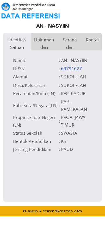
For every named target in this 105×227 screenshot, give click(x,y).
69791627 (71, 68)
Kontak (93, 39)
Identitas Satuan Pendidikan (17, 43)
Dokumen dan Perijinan (44, 43)
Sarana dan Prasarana (70, 43)
